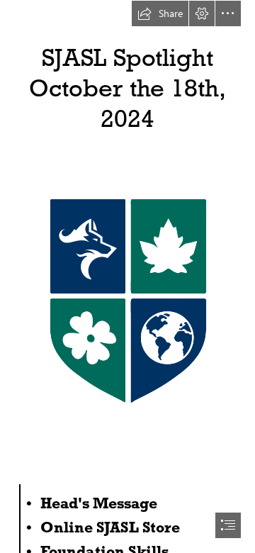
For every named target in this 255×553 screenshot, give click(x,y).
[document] (127, 276)
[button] (160, 13)
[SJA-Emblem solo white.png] (127, 295)
